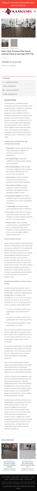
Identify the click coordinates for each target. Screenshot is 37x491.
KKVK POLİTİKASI (7, 483)
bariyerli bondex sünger (16, 479)
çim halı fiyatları (24, 477)
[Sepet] (35, 11)
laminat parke (6, 477)
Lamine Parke (15, 477)
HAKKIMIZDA (16, 483)
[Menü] (2, 11)
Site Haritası (25, 483)
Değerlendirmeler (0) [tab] (10, 94)
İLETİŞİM (33, 483)
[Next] (32, 28)
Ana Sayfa (4, 48)
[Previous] (4, 28)
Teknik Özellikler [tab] (12, 82)
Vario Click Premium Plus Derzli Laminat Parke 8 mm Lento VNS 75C (27, 464)
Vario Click (14, 48)
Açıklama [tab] (6, 78)
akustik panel (28, 479)
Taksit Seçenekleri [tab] (9, 86)
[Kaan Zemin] (18, 11)
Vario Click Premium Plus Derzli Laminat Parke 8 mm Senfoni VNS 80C (9, 464)
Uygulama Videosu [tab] (12, 90)
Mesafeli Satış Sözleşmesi (10, 482)
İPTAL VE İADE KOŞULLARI (27, 482)
